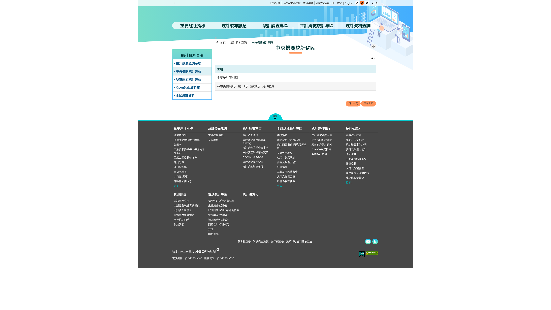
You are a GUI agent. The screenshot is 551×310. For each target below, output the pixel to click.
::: (174, 2)
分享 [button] (377, 3)
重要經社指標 (183, 128)
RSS (339, 3)
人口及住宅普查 (286, 176)
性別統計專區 (217, 194)
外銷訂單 (179, 162)
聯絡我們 (179, 224)
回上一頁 (353, 103)
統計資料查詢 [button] (358, 25)
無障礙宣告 (277, 241)
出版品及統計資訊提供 (187, 205)
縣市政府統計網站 (188, 79)
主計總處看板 (216, 135)
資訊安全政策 (261, 241)
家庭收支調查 (285, 152)
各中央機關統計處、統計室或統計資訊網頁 (245, 86)
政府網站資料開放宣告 (299, 241)
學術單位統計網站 (184, 215)
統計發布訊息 (217, 128)
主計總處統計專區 (289, 128)
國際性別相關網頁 (218, 224)
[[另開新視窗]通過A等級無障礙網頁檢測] (372, 253)
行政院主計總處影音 (368, 241)
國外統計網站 (181, 219)
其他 (210, 229)
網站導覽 (275, 3)
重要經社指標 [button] (192, 25)
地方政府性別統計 (218, 219)
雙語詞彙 (308, 3)
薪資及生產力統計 (287, 162)
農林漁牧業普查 (286, 181)
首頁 (223, 42)
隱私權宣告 (244, 241)
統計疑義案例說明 (356, 144)
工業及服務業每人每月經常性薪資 (189, 151)
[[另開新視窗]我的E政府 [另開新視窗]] (362, 254)
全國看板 (213, 139)
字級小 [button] (357, 3)
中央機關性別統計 (218, 215)
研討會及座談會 (183, 210)
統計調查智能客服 (253, 166)
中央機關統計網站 (188, 71)
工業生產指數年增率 (185, 157)
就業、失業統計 (286, 157)
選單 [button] (275, 116)
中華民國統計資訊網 (201, 15)
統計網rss (375, 241)
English (349, 3)
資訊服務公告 (181, 200)
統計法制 (351, 154)
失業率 (178, 144)
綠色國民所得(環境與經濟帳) (291, 146)
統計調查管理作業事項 (255, 147)
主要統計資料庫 (227, 77)
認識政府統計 (353, 135)
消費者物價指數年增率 (187, 139)
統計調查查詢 (250, 135)
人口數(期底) (181, 176)
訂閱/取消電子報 (325, 3)
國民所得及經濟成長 (288, 139)
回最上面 (368, 103)
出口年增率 (180, 171)
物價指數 (282, 135)
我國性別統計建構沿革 (221, 200)
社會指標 (282, 167)
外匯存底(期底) (182, 181)
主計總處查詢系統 (188, 63)
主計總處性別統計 (218, 205)
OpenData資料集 (188, 87)
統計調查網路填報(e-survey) (254, 141)
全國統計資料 (185, 95)
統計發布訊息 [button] (234, 25)
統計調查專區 (252, 128)
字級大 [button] (367, 3)
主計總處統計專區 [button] (316, 25)
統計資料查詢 (238, 42)
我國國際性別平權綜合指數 (223, 210)
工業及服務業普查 (287, 171)
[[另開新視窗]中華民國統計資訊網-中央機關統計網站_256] (218, 251)
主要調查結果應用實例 (255, 152)
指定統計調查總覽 (253, 157)
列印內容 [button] (373, 46)
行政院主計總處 (292, 3)
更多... (177, 186)
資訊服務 (180, 194)
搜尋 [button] (372, 3)
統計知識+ (353, 128)
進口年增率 (180, 167)
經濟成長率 (180, 135)
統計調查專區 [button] (275, 25)
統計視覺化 (250, 194)
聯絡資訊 (213, 233)
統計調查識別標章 (253, 161)
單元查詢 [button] (373, 58)
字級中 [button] (362, 3)
